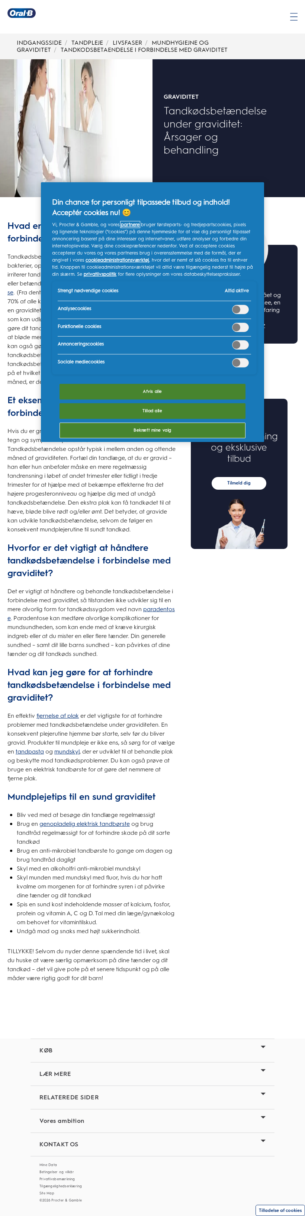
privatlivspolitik (100, 274)
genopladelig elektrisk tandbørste (84, 823)
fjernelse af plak (57, 715)
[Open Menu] (294, 16)
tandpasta (30, 751)
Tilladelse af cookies (280, 1210)
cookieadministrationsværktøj (117, 260)
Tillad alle (152, 410)
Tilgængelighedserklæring (60, 1186)
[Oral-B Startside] (21, 13)
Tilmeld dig (239, 483)
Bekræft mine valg (152, 430)
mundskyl (67, 751)
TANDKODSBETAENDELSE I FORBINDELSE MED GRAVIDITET (144, 49)
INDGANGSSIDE (39, 42)
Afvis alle (152, 391)
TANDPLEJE (87, 42)
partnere (130, 224)
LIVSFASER (127, 42)
